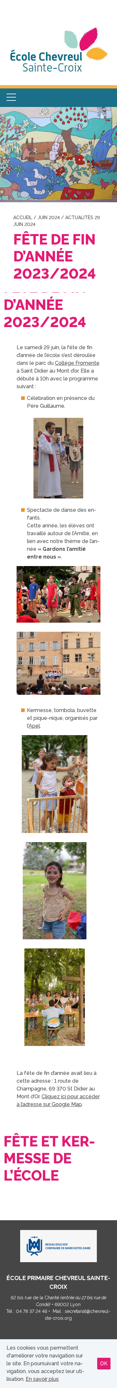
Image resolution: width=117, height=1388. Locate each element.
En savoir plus (42, 1379)
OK (104, 1363)
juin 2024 (49, 217)
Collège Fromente (77, 363)
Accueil (22, 217)
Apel (34, 726)
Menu (11, 97)
